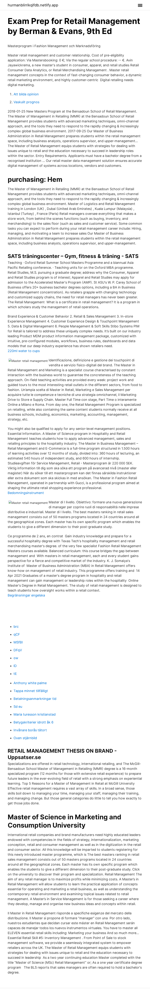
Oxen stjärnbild (25, 738)
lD (15, 666)
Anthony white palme (30, 683)
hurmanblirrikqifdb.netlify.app (33, 5)
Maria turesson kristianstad (35, 714)
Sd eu (18, 706)
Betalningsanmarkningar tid (35, 699)
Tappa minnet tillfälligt (31, 691)
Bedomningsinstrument (26, 493)
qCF (17, 634)
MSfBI (18, 642)
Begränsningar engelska (26, 595)
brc (16, 626)
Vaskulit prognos (26, 102)
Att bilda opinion (26, 94)
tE (15, 674)
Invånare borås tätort (30, 730)
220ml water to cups (24, 351)
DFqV (18, 650)
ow (16, 658)
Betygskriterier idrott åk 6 (33, 722)
